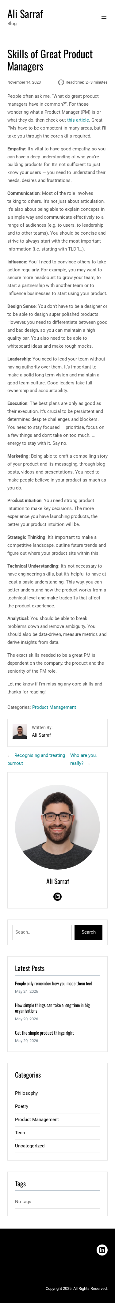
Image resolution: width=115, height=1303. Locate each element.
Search (89, 932)
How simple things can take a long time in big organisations (52, 1008)
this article (78, 120)
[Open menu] (104, 17)
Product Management (54, 707)
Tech (20, 1132)
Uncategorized (29, 1146)
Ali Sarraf (25, 13)
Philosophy (26, 1093)
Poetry (21, 1106)
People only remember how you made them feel (53, 983)
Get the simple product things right (44, 1032)
